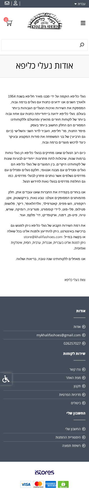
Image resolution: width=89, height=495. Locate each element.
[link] (15, 3)
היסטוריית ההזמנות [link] (68, 437)
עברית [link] (81, 4)
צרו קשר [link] (75, 369)
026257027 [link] (72, 343)
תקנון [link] (77, 386)
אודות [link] (77, 326)
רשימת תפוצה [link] (71, 445)
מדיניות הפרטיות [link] (70, 394)
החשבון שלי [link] (73, 429)
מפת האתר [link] (73, 377)
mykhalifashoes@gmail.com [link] (59, 335)
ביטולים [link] (76, 403)
